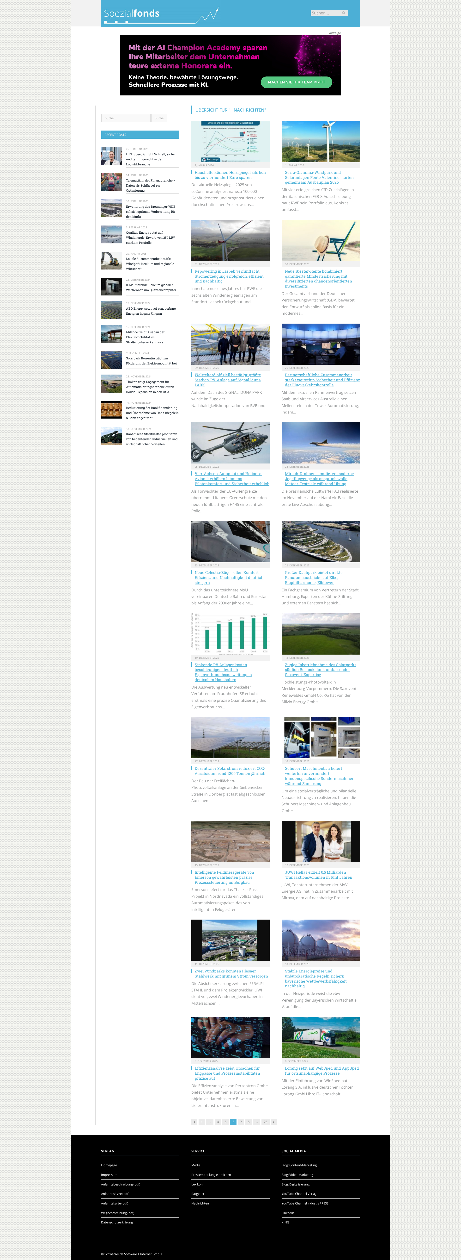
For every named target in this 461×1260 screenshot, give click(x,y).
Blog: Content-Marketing (299, 1165)
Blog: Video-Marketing (297, 1174)
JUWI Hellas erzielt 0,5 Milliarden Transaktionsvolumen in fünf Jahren (318, 875)
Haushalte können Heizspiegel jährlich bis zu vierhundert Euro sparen (230, 175)
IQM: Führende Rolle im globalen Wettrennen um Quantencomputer (151, 287)
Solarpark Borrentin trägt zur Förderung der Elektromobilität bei (151, 360)
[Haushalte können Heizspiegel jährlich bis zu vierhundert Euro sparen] (230, 141)
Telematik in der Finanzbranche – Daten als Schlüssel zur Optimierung (151, 185)
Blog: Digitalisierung (295, 1184)
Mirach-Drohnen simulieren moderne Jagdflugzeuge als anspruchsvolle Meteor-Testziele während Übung (319, 478)
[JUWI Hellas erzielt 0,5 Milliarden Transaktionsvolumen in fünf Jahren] (321, 841)
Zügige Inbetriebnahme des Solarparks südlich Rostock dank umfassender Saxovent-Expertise (320, 669)
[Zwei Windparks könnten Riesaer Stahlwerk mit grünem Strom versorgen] (230, 940)
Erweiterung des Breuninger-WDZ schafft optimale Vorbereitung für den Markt (150, 211)
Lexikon (197, 1184)
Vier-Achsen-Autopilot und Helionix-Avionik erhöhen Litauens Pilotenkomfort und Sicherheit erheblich (232, 478)
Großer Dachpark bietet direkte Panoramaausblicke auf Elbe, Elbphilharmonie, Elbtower (314, 577)
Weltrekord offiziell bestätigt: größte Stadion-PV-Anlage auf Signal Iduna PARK (228, 379)
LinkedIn (288, 1213)
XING (285, 1222)
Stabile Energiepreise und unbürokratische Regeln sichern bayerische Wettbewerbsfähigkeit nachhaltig (316, 978)
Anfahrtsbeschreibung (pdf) (120, 1184)
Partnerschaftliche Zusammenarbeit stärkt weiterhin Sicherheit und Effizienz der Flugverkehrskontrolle (322, 379)
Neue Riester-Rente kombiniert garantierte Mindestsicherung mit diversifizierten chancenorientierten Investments (318, 278)
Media (195, 1165)
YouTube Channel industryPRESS (305, 1203)
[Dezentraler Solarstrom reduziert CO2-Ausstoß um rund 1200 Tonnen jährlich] (230, 738)
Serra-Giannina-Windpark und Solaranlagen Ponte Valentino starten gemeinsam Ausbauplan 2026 (319, 177)
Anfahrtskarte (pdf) (114, 1203)
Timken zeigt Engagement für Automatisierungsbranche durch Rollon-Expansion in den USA (150, 387)
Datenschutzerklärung (117, 1222)
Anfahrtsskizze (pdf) (115, 1193)
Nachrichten (200, 1203)
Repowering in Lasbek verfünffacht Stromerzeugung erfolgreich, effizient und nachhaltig (229, 276)
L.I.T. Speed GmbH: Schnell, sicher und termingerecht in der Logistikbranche (151, 159)
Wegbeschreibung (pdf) (117, 1213)
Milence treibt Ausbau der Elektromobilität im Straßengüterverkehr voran (145, 337)
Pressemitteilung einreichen (211, 1174)
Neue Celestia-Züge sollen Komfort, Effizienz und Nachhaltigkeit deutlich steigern (229, 577)
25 (265, 1122)
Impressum (109, 1174)
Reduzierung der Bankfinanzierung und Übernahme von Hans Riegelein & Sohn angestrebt (152, 413)
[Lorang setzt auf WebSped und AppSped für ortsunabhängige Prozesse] (321, 1037)
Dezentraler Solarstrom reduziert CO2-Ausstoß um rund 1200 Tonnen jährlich (230, 771)
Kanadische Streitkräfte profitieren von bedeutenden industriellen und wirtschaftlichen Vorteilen (152, 439)
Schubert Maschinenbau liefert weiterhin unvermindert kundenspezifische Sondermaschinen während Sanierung (319, 776)
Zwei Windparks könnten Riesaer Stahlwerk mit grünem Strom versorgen (231, 973)
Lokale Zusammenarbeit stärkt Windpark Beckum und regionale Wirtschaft (150, 264)
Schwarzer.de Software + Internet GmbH (133, 1254)
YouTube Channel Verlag (299, 1193)
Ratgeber (197, 1193)
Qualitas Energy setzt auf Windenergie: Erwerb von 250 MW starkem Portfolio (150, 237)
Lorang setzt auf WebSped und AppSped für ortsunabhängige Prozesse (322, 1071)
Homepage (109, 1165)
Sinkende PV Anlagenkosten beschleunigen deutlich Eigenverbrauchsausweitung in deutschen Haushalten (223, 672)
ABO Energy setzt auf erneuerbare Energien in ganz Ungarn (151, 311)
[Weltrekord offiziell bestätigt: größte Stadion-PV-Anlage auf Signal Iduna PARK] (230, 344)
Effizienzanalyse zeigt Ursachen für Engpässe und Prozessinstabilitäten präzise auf (227, 1073)
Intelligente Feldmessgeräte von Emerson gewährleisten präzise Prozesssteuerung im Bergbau (224, 877)
